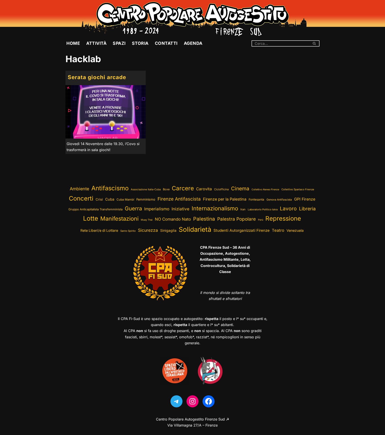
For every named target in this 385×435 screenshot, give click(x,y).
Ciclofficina (221, 189)
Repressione (283, 218)
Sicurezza (148, 230)
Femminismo (145, 199)
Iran (243, 209)
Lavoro (288, 208)
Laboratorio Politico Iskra (263, 209)
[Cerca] (314, 43)
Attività (96, 43)
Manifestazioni (119, 218)
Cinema (240, 188)
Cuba (109, 199)
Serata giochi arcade (97, 77)
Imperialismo (156, 208)
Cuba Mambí (125, 199)
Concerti (81, 198)
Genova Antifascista (279, 199)
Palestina (204, 219)
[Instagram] (192, 401)
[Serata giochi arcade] (106, 112)
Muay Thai (147, 219)
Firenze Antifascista (179, 199)
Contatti (166, 43)
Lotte (90, 218)
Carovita (204, 189)
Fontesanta (256, 199)
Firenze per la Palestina (224, 199)
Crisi (99, 199)
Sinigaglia (168, 230)
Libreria (307, 208)
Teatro (278, 230)
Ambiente (79, 188)
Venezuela (295, 230)
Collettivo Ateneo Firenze (265, 189)
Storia (140, 43)
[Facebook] (209, 401)
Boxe (166, 189)
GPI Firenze (304, 199)
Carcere (183, 188)
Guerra (133, 208)
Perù (260, 219)
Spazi (119, 43)
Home (73, 43)
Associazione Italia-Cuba (146, 189)
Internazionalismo (215, 208)
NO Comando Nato (173, 219)
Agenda (193, 43)
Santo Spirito (128, 230)
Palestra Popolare (236, 219)
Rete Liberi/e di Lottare (99, 230)
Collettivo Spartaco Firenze (297, 189)
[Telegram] (176, 401)
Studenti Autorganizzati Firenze (241, 230)
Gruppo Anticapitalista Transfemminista (95, 209)
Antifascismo (110, 188)
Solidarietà (195, 229)
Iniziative (180, 208)
